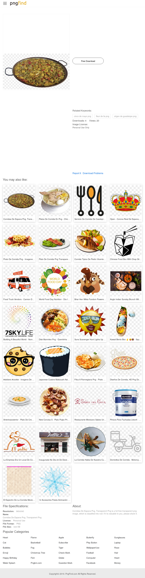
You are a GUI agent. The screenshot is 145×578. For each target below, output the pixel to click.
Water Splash (9, 562)
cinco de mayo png (82, 116)
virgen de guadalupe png (125, 116)
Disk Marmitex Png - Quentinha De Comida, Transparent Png (66, 339)
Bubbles (6, 547)
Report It (76, 173)
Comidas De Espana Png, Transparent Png (22, 219)
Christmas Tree (38, 552)
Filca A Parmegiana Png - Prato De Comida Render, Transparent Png (105, 379)
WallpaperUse (92, 547)
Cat (4, 542)
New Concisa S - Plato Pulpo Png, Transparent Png (62, 419)
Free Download (88, 60)
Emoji (5, 552)
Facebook (90, 562)
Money (117, 562)
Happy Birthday (10, 557)
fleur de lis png (102, 116)
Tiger (61, 547)
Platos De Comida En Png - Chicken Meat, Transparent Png (65, 219)
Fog (32, 547)
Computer (91, 557)
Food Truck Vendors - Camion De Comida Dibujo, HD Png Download (34, 299)
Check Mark (64, 552)
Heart (5, 537)
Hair (116, 552)
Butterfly (90, 537)
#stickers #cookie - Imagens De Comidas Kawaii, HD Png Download (33, 379)
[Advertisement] (36, 34)
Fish (33, 557)
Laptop (117, 542)
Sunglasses (119, 537)
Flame (34, 537)
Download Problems (93, 173)
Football (90, 552)
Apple (61, 537)
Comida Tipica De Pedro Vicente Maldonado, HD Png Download (103, 259)
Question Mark (65, 562)
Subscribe (63, 542)
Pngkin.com (36, 562)
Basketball (35, 542)
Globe (61, 557)
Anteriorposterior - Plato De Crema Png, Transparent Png (29, 419)
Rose (116, 547)
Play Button (91, 542)
